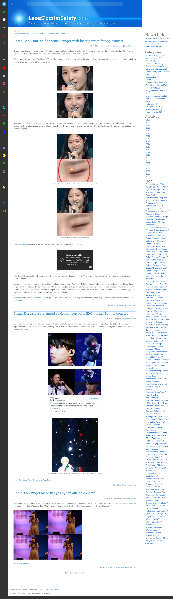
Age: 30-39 (150, 189)
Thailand (149, 500)
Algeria (164, 200)
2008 (148, 160)
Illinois (156, 316)
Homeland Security (154, 311)
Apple (160, 206)
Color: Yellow (151, 257)
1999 (148, 171)
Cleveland (150, 249)
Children (160, 241)
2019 (148, 131)
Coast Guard (161, 249)
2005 (148, 166)
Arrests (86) (151, 61)
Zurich (159, 541)
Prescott (149, 427)
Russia (163, 443)
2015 (148, 141)
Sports (148, 481)
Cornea (149, 262)
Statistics (149, 487)
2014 (148, 144)
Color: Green (162, 252)
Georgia (149, 292)
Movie (165, 370)
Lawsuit (149, 341)
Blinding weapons (153, 227)
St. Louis (157, 481)
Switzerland (159, 489)
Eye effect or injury (130, 46)
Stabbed (149, 484)
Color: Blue (150, 252)
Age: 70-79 (150, 195)
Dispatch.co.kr (70, 298)
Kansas (156, 330)
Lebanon (158, 341)
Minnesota (162, 362)
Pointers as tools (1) (154, 107)
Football (162, 287)
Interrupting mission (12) (156, 96)
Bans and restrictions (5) (156, 69)
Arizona (159, 208)
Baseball (149, 219)
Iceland (149, 316)
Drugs (155, 271)
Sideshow (161, 465)
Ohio (165, 403)
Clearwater (159, 246)
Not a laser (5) (152, 104)
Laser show (161, 338)
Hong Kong (150, 314)
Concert (129, 485)
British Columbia (160, 230)
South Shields (152, 479)
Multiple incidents (153, 373)
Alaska (149, 200)
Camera (159, 235)
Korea (113, 305)
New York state (152, 387)
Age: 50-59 (150, 192)
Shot (153, 465)
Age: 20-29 (162, 187)
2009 (148, 158)
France (149, 289)
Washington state (153, 522)
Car (163, 238)
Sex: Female (151, 460)
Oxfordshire (159, 411)
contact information (51, 589)
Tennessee (160, 495)
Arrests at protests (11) (155, 63)
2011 (148, 152)
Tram (159, 506)
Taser (164, 492)
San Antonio (151, 446)
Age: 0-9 (159, 184)
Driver (148, 271)
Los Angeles (151, 346)
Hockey (158, 308)
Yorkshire (150, 538)
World (158, 533)
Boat (165, 227)
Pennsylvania (151, 416)
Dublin (162, 271)
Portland (156, 425)
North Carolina (152, 395)
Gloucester (150, 298)
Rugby (155, 443)
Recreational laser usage (156, 433)
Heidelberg (158, 306)
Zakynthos (150, 541)
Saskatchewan (152, 452)
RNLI (148, 438)
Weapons (150, 524)
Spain (161, 479)
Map (157, 349)
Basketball (159, 219)
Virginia (161, 514)
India (166, 319)
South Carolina (152, 473)
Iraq (166, 325)
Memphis (150, 357)
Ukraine (153, 508)
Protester (158, 427)
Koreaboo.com (39, 298)
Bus (160, 233)
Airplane (163, 198)
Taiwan (157, 492)
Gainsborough (160, 289)
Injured (149, 325)
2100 (148, 120)
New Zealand (151, 389)
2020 (148, 128)
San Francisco (152, 449)
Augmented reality (153, 214)
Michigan (150, 360)
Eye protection (152, 284)
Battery (155, 222)
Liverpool (160, 343)
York (158, 535)
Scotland (149, 457)
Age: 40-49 (162, 189)
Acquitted (150, 184)
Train (153, 506)
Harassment (120, 305)
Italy (162, 327)
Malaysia (149, 349)
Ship (148, 465)
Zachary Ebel (161, 538)
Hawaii (149, 306)
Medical (149, 354)
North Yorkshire (152, 397)
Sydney (149, 492)
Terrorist (156, 497)
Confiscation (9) (152, 77)
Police (148, 425)
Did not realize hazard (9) (157, 82)
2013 (148, 147)
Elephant (163, 273)
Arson (158, 211)
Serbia (158, 457)
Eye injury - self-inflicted (156, 281)
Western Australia (153, 527)
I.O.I (46, 51)
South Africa (151, 470)
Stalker (158, 484)
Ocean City (156, 403)
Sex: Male (162, 460)
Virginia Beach (152, 516)
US (167, 511)
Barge (165, 216)
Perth (161, 416)
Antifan (134, 305)
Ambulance (150, 203)
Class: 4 (149, 246)
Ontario (159, 406)
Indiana (149, 322)
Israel (156, 327)
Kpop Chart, (33, 480)
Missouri (149, 365)
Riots (162, 435)
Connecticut (159, 260)
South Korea (151, 476)
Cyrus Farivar (160, 262)
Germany (158, 292)
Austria (158, 216)
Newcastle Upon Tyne (155, 392)
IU (108, 567)
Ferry (162, 284)
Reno (148, 435)
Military (165, 360)
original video (23, 244)
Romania (159, 441)
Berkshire (150, 225)
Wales (162, 516)
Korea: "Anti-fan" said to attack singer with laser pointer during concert (68, 41)
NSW (148, 403)
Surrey (158, 487)
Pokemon (160, 422)
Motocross (159, 365)
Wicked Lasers (152, 530)
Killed (148, 335)
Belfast (162, 222)
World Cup (150, 535)
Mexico (158, 357)
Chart (153, 241)
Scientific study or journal (156, 454)
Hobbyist (149, 308)
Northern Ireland (153, 400)
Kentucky (162, 333)
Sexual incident (152, 462)
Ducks (148, 273)
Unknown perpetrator (155, 511)
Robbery (149, 441)
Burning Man (151, 233)
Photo (134, 485)
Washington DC (152, 519)
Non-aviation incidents (115, 46)
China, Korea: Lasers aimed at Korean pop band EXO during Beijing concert (71, 313)
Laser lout (128, 567)
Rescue (155, 435)
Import (163, 316)
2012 (148, 149)
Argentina (150, 208)
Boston (149, 230)
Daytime (156, 265)
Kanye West (151, 333)
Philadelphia (151, 419)
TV (126, 305)
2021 (148, 125)
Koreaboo (23, 480)
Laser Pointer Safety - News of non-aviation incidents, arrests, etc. (42, 33)
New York (162, 384)
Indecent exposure (154, 319)
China (119, 485)
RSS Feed (149, 543)
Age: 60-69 (162, 192)
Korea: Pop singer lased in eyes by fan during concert (54, 493)
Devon (164, 265)
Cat (147, 241)
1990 (148, 176)
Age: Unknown (152, 198)
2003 (148, 168)
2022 (148, 122)
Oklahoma (150, 406)
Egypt (155, 273)
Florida (154, 287)
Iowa (156, 325)
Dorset (149, 268)
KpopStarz (47, 480)
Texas (164, 497)
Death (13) (150, 80)
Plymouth (150, 422)
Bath (148, 222)
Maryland (150, 352)
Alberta (156, 200)
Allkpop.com (24, 564)
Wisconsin (150, 533)
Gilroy (148, 295)
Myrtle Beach (151, 376)
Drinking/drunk (159, 268)
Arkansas (150, 211)
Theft (157, 500)
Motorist (149, 368)
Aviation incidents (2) (155, 66)
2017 (148, 136)
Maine (160, 346)
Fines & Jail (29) (153, 88)
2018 (148, 133)
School (163, 452)
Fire (147, 287)
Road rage (156, 438)
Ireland (149, 327)
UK (147, 508)
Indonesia (158, 322)
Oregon (149, 408)
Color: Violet (162, 254)
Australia (149, 216)
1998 (148, 174)
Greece (160, 298)
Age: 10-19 (150, 187)
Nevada (161, 379)
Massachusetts (162, 352)
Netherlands (151, 379)
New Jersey (151, 384)
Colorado (163, 257)
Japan (148, 330)
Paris (157, 414)
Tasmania (150, 495)
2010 (148, 155)
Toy (147, 506)
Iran (161, 325)
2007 (148, 163)
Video (129, 305)
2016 (148, 139)
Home (165, 308)
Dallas (148, 265)
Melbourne (158, 354)
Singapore (150, 468)
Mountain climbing (153, 370)
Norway (165, 400)
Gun (147, 300)
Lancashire (164, 335)
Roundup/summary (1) (155, 109)
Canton (157, 238)
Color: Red (150, 254)
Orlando (157, 408)
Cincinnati (157, 243)
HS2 (159, 314)
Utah (148, 514)
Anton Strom (151, 206)
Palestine (150, 414)
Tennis (148, 497)
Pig (166, 419)
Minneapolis (151, 362)
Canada (149, 238)
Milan (157, 360)
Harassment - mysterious (156, 303)
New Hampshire (152, 381)
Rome (148, 443)
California (150, 235)
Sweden (149, 489)
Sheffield (164, 462)
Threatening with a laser (156, 503)
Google (100, 298)
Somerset (160, 468)
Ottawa (149, 411)
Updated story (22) (154, 112)
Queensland (151, 430)
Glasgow (156, 295)
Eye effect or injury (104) (156, 85)
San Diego (162, 446)
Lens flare (150, 343)
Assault (165, 211)
